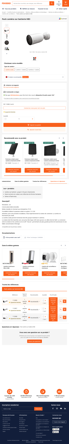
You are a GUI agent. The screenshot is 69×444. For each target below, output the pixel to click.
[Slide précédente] (59, 138)
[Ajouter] (32, 119)
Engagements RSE (6, 425)
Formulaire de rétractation (41, 435)
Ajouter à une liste (35, 129)
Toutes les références (39, 181)
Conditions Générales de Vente (13, 440)
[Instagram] (57, 408)
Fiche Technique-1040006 (35, 237)
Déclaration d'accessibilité (31, 442)
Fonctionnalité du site (23, 429)
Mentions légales (25, 440)
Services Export (22, 427)
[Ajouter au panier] (64, 301)
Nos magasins (21, 421)
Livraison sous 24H (6, 423)
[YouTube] (61, 408)
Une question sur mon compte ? (42, 419)
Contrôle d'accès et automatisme (15, 12)
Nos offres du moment (23, 425)
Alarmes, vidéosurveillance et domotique (36, 12)
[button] (38, 39)
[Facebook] (53, 408)
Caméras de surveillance (8, 14)
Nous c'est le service (6, 419)
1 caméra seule (9, 69)
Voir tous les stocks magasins (11, 87)
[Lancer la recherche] (51, 3)
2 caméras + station (33, 69)
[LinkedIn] (65, 408)
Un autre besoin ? (39, 433)
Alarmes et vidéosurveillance (55, 12)
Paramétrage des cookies (57, 440)
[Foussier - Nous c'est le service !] (6, 3)
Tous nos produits (10, 9)
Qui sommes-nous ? (6, 417)
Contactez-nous (39, 437)
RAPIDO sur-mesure (28, 9)
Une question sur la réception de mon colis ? (42, 427)
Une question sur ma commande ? (42, 421)
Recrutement (5, 421)
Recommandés (34, 301)
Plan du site (40, 442)
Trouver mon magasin (59, 422)
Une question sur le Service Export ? (42, 430)
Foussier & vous (43, 9)
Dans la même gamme (22, 181)
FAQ (37, 417)
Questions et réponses (57, 181)
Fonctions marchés (6, 429)
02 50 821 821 (56, 418)
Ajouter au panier (35, 125)
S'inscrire (38, 409)
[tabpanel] (34, 307)
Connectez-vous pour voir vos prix (34, 108)
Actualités (21, 417)
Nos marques (21, 423)
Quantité (5, 116)
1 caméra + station (20, 69)
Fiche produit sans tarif (13, 237)
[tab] (13, 289)
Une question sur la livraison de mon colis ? (42, 424)
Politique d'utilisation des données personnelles (40, 440)
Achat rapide (63, 9)
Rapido (4, 431)
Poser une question (35, 341)
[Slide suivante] (6, 53)
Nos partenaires (22, 419)
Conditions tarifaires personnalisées (9, 427)
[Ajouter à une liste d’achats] (60, 301)
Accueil (4, 12)
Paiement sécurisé (22, 431)
